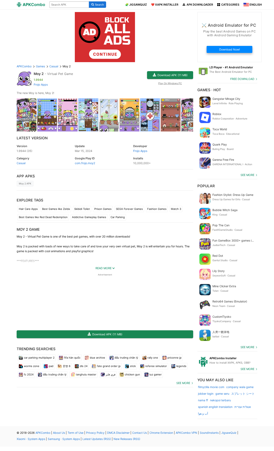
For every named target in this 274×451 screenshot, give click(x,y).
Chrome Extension (161, 432)
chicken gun (132, 374)
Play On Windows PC (170, 83)
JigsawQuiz (228, 432)
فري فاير (110, 374)
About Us (59, 432)
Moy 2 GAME (28, 229)
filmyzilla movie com (211, 387)
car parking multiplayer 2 (39, 357)
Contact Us (139, 432)
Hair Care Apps (28, 208)
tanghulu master (86, 374)
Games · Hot (209, 90)
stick (133, 366)
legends (181, 366)
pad (51, 366)
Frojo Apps (41, 84)
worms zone (31, 366)
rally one (152, 357)
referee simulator (156, 366)
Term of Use (75, 432)
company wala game (240, 387)
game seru (222, 393)
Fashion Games (156, 208)
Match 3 (176, 208)
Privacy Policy (95, 432)
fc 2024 (28, 374)
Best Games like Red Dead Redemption (43, 217)
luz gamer (155, 374)
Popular (206, 186)
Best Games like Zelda (56, 208)
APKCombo (24, 66)
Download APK (172, 75)
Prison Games (103, 208)
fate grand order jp (109, 366)
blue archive (97, 357)
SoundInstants (209, 432)
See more (183, 383)
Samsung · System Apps (64, 439)
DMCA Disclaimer (118, 432)
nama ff (203, 400)
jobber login (205, 393)
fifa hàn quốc (72, 357)
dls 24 (83, 366)
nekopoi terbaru (220, 400)
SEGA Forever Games (129, 208)
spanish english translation (215, 407)
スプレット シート (243, 393)
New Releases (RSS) (127, 439)
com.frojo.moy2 (85, 163)
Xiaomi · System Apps (31, 439)
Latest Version (32, 138)
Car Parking (118, 217)
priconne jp (174, 357)
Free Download (242, 79)
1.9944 (24, 151)
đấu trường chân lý (126, 357)
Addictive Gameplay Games (89, 217)
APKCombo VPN (186, 432)
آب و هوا (203, 413)
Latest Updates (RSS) (96, 439)
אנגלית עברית (242, 407)
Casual (21, 163)
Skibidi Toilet (82, 208)
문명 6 (66, 366)
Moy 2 (39, 74)
